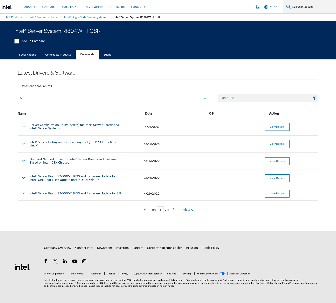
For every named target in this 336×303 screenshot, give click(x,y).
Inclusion (192, 248)
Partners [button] (117, 7)
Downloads (87, 54)
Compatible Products (58, 54)
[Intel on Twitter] (55, 261)
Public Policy (210, 248)
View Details (277, 126)
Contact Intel (84, 248)
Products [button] (28, 7)
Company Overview (57, 248)
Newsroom (104, 248)
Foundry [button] (138, 7)
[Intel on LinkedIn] (65, 261)
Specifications (27, 54)
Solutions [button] (70, 7)
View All (188, 210)
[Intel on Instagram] (84, 261)
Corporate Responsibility (164, 248)
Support (108, 54)
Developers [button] (94, 7)
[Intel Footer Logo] (22, 267)
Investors (122, 248)
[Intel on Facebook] (45, 261)
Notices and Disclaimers (113, 282)
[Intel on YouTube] (74, 261)
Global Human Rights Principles (283, 282)
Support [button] (49, 7)
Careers (137, 248)
